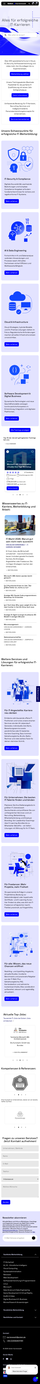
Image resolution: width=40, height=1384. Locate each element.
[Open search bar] (29, 3)
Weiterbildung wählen (20, 74)
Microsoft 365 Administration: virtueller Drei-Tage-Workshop (19, 465)
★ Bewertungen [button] (38, 693)
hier (33, 1232)
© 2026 (12, 1349)
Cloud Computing (10, 1268)
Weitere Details (12, 488)
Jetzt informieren (20, 95)
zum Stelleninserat (21, 1052)
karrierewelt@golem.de (16, 1337)
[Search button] (5, 35)
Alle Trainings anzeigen (20, 430)
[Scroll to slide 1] (18, 1094)
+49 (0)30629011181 (15, 1341)
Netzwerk (7, 1274)
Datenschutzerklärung (10, 1230)
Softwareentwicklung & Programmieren (19, 1281)
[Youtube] (7, 1359)
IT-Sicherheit (8, 1262)
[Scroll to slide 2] (21, 1094)
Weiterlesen (12, 570)
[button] (7, 451)
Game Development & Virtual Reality (18, 1293)
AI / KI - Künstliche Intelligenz (15, 1265)
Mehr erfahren (11, 201)
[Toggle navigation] (4, 3)
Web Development (10, 1277)
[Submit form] (33, 1238)
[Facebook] (3, 1359)
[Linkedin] (11, 1359)
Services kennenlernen (20, 119)
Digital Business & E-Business (15, 1299)
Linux (5, 1284)
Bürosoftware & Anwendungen (15, 1302)
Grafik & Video (9, 1296)
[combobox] (22, 35)
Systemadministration (12, 1271)
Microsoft (7, 1287)
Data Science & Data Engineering (16, 1290)
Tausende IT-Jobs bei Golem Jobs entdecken (17, 1019)
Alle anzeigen (11, 444)
